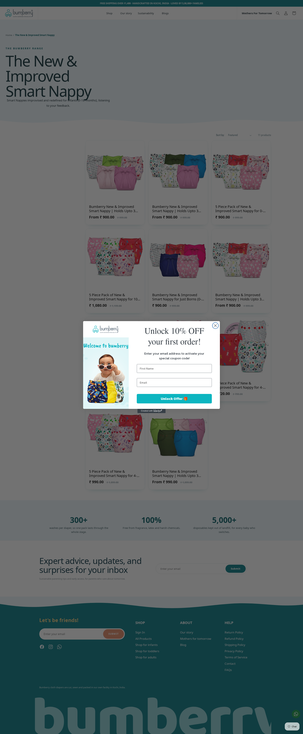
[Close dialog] (215, 326)
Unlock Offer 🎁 (174, 398)
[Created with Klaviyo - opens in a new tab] (151, 411)
